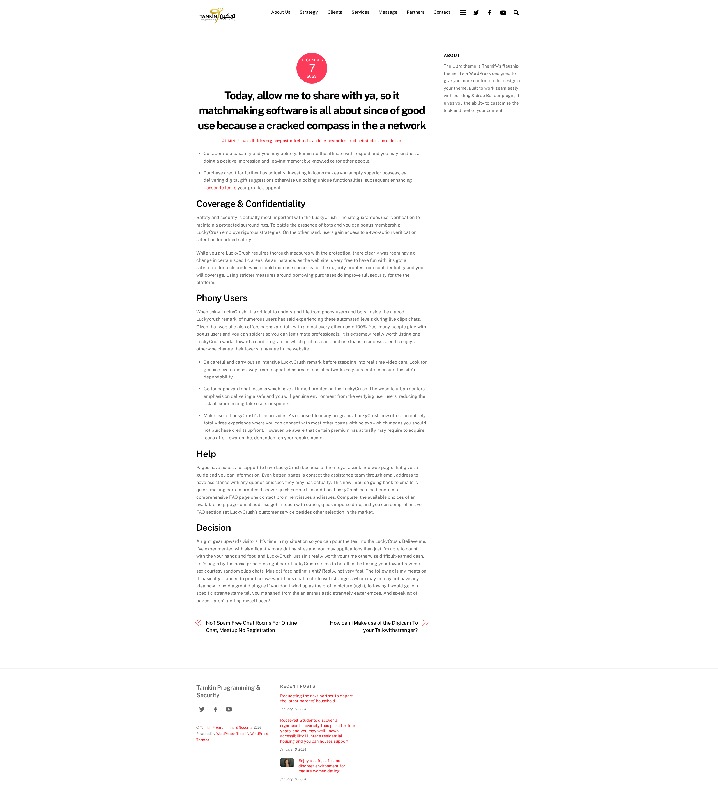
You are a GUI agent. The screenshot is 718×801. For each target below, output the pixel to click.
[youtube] (503, 12)
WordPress (225, 733)
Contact (442, 12)
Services (360, 12)
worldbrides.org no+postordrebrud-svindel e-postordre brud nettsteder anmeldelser (321, 140)
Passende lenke (220, 187)
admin (228, 141)
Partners (415, 12)
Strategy (309, 12)
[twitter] (476, 12)
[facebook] (489, 12)
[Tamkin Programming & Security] (217, 23)
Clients (335, 12)
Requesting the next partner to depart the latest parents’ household (316, 698)
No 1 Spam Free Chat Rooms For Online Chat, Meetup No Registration (251, 626)
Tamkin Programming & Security (226, 727)
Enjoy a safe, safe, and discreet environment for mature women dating (321, 765)
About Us (280, 12)
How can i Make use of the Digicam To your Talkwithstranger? (374, 626)
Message (388, 12)
